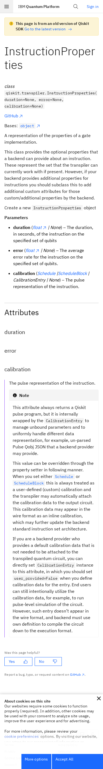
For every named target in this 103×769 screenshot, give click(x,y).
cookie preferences (21, 736)
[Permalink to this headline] (27, 64)
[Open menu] (6, 6)
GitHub (11, 115)
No (41, 661)
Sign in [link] (93, 6)
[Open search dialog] (75, 6)
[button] (99, 698)
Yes (12, 661)
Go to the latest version (45, 29)
